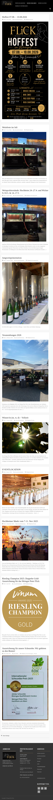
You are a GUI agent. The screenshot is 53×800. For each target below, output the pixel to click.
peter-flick (16, 653)
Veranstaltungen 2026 (11, 335)
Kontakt (38, 761)
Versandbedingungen (41, 766)
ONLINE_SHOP (23, 754)
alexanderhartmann (18, 19)
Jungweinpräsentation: (12, 258)
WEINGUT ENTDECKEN (21, 6)
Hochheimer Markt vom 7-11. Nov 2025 (20, 521)
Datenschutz (39, 769)
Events (31, 19)
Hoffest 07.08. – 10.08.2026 (14, 17)
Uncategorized (34, 195)
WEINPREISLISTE (41, 778)
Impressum (39, 771)
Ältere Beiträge (6, 735)
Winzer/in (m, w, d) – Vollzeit (15, 417)
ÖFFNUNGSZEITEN (20, 3)
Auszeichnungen (29, 653)
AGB (38, 764)
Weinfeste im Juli (9, 127)
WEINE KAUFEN (42, 3)
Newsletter (39, 758)
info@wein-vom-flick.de (8, 765)
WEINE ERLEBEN (31, 3)
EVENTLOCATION (11, 469)
